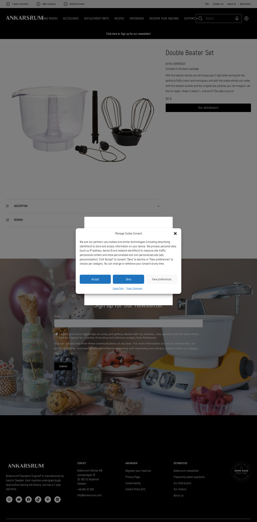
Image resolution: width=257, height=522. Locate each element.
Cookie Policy (118, 288)
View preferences (161, 279)
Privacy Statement (134, 288)
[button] (175, 234)
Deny (128, 279)
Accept (95, 279)
